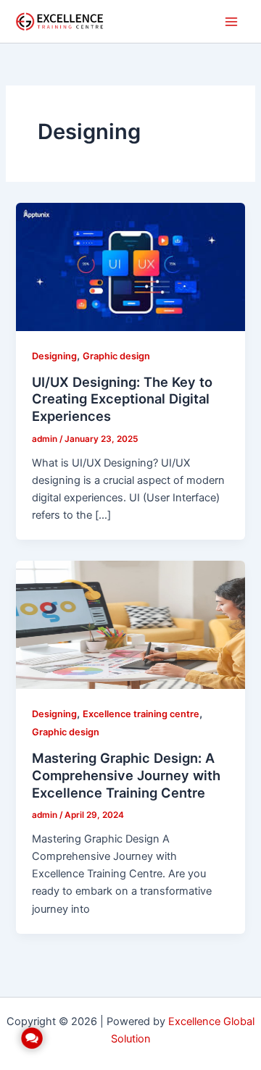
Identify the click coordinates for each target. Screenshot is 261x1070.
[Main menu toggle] (231, 22)
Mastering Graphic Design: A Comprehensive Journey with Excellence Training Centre (126, 775)
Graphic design (116, 356)
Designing (54, 356)
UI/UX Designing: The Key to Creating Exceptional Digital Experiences (122, 399)
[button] (32, 1038)
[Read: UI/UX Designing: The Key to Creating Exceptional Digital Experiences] (130, 266)
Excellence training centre (141, 714)
